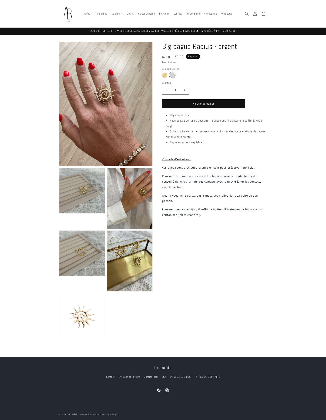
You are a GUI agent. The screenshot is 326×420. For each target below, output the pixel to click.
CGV (164, 376)
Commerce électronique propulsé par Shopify (98, 414)
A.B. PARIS (72, 414)
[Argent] (172, 75)
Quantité (166, 82)
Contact (110, 376)
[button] (117, 14)
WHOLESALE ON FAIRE (207, 376)
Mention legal (151, 376)
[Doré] (164, 75)
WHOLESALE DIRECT (181, 376)
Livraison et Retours (129, 376)
